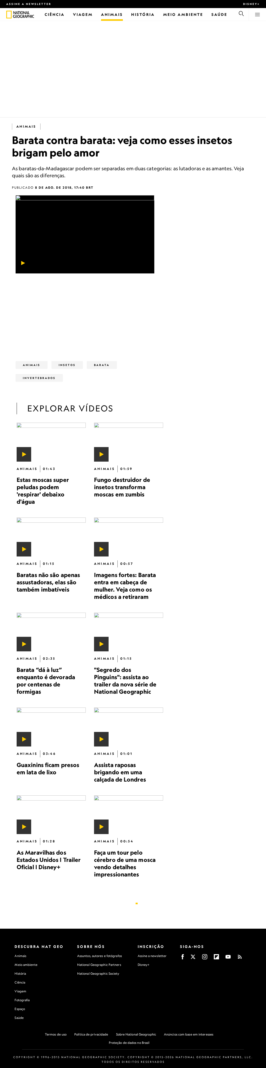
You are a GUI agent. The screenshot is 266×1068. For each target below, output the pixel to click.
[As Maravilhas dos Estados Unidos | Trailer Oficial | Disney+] (51, 814)
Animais (26, 126)
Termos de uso (55, 1034)
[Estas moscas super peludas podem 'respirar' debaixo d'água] (51, 442)
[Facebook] (182, 958)
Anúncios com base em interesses (188, 1034)
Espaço (20, 1009)
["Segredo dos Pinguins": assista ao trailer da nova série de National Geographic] (128, 632)
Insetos (67, 364)
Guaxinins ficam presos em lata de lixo (48, 768)
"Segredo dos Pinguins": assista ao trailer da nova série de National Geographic (125, 680)
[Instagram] (204, 958)
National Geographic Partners (99, 965)
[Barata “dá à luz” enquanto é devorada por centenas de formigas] (51, 632)
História (20, 973)
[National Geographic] (9, 14)
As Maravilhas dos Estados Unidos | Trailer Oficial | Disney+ (49, 859)
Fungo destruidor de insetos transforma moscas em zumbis (122, 487)
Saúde (19, 1018)
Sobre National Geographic (136, 1034)
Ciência (20, 982)
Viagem (20, 991)
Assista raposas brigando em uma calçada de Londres (120, 772)
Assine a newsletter (28, 3)
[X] (193, 958)
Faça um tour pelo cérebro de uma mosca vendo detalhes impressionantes (125, 863)
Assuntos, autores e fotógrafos (99, 956)
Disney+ (251, 3)
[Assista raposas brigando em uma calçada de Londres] (128, 726)
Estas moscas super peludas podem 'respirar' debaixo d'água (43, 490)
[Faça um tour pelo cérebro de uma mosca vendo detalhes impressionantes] (128, 814)
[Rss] (239, 958)
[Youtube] (228, 958)
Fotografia (22, 1000)
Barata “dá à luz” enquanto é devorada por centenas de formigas (46, 680)
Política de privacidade (91, 1034)
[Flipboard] (216, 958)
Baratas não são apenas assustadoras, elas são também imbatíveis (48, 582)
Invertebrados (39, 377)
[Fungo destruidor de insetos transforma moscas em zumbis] (128, 442)
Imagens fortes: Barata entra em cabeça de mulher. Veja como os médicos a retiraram (125, 585)
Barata (102, 364)
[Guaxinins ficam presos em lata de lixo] (51, 726)
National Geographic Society (98, 973)
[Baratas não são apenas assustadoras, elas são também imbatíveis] (51, 536)
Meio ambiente (26, 965)
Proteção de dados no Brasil (129, 1043)
